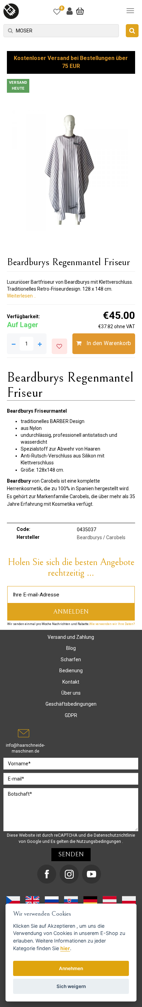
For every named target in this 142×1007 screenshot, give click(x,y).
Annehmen (71, 968)
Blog (71, 648)
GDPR (71, 715)
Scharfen (71, 659)
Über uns (71, 693)
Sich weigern (71, 986)
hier (65, 948)
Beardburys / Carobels (101, 537)
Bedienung (71, 670)
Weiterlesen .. (21, 296)
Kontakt (70, 682)
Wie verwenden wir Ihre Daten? (112, 624)
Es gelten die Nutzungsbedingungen (86, 841)
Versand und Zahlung (71, 637)
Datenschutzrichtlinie (114, 835)
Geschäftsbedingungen (71, 704)
